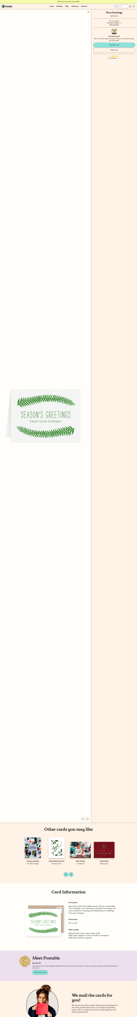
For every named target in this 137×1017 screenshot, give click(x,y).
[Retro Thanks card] (80, 850)
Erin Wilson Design (33, 863)
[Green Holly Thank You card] (56, 847)
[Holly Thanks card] (104, 850)
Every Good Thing (33, 861)
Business (84, 6)
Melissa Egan (104, 863)
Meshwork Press (57, 863)
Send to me (114, 50)
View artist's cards (40, 972)
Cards (52, 6)
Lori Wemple (80, 863)
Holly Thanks (104, 861)
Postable (115, 16)
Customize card (114, 45)
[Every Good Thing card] (33, 847)
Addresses (75, 6)
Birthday (59, 6)
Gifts (67, 6)
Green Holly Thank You (56, 861)
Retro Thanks (80, 861)
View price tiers (114, 25)
